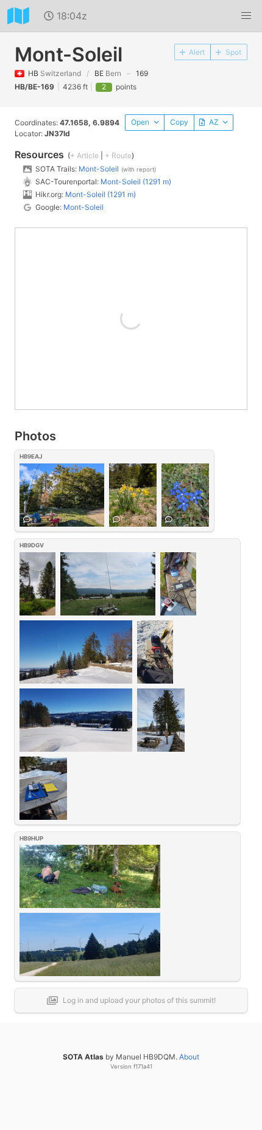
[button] (246, 16)
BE (107, 73)
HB (54, 73)
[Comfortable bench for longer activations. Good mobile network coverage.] (61, 494)
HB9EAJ (30, 456)
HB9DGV (31, 545)
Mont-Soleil (99, 168)
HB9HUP (31, 838)
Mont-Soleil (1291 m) (136, 181)
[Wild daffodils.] (133, 494)
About (189, 1056)
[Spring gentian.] (185, 494)
